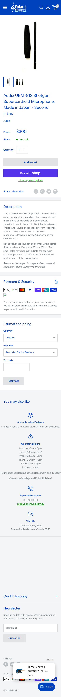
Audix (6, 120)
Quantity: (8, 149)
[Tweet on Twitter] (48, 191)
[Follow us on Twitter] (12, 664)
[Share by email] (55, 191)
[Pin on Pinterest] (42, 191)
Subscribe (14, 638)
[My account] (48, 7)
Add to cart (30, 162)
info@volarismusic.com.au (30, 503)
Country (8, 330)
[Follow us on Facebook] (5, 664)
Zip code (8, 360)
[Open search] (41, 7)
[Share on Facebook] (36, 191)
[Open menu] (5, 7)
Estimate (13, 380)
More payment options (30, 180)
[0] (55, 7)
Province (8, 345)
